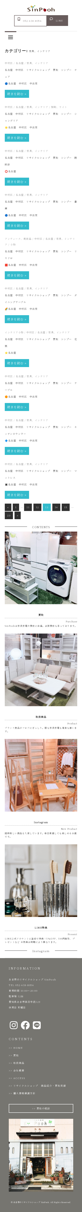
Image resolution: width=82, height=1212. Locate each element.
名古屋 (20, 63)
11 (27, 507)
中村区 (9, 63)
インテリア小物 (14, 332)
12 (37, 507)
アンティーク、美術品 (18, 238)
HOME (18, 1047)
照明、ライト (59, 107)
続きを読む (15, 94)
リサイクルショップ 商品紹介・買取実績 (39, 1085)
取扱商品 (18, 1062)
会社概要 (18, 1070)
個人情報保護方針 (24, 1093)
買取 (16, 1055)
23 (9, 515)
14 (56, 507)
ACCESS (19, 1078)
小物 (13, 244)
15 (65, 507)
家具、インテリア (37, 63)
